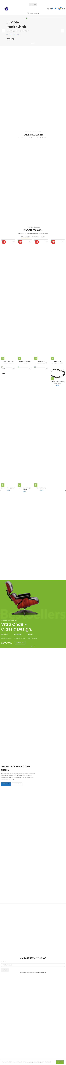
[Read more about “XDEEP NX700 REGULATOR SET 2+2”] (52, 358)
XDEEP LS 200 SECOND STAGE (25, 362)
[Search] (48, 8)
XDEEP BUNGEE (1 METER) (8, 488)
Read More (6, 784)
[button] (19, 485)
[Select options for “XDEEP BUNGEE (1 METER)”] (2, 485)
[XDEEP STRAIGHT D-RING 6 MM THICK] (58, 373)
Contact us (17, 784)
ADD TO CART (20, 642)
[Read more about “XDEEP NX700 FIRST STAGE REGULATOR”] (2, 358)
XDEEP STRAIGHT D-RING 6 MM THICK (58, 382)
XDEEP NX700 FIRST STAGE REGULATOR (8, 362)
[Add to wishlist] (13, 241)
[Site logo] (6, 8)
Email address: (4, 962)
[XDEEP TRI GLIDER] (41, 426)
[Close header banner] (64, 1)
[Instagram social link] (35, 4)
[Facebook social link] (31, 4)
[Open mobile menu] (2, 8)
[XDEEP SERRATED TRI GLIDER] (25, 426)
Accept (60, 1062)
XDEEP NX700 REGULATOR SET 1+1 (41, 362)
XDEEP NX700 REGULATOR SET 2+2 (58, 362)
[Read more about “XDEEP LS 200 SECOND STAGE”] (19, 358)
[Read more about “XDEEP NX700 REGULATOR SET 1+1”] (35, 358)
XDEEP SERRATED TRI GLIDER (24, 488)
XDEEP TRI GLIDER (41, 488)
